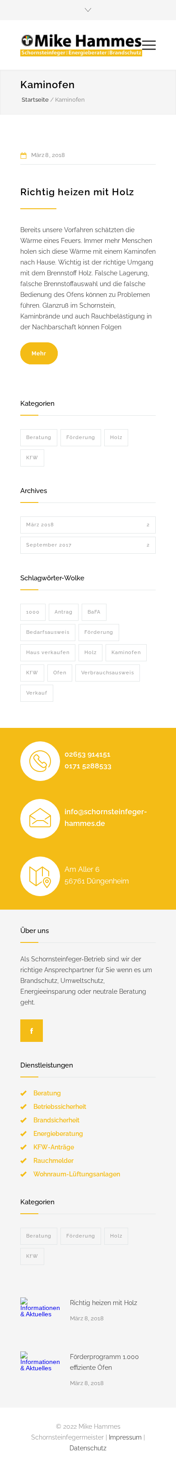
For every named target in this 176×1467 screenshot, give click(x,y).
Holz (116, 437)
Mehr (39, 353)
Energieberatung (58, 1133)
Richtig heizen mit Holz (77, 191)
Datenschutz (88, 1448)
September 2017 (88, 545)
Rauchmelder (53, 1160)
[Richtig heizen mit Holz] (40, 1317)
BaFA (94, 612)
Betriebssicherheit (59, 1106)
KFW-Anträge (53, 1147)
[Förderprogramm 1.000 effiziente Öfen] (40, 1371)
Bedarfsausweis (47, 632)
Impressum (125, 1437)
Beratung (38, 437)
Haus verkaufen (47, 652)
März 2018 (88, 525)
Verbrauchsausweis (107, 673)
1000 (33, 612)
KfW (32, 458)
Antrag (64, 612)
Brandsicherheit (56, 1120)
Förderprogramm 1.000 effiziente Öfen (104, 1362)
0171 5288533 (88, 766)
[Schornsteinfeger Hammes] (81, 45)
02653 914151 (88, 754)
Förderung (80, 437)
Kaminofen (126, 652)
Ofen (59, 673)
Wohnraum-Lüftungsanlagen (76, 1174)
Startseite (35, 99)
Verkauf (36, 693)
